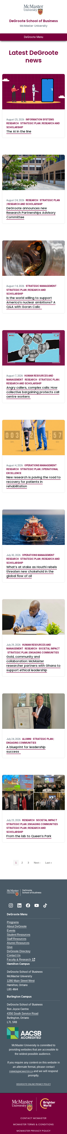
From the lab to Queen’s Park (28, 836)
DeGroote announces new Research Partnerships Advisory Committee (30, 212)
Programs (13, 922)
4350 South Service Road (22, 1013)
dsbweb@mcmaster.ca (21, 1071)
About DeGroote (17, 926)
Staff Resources (16, 938)
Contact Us (13, 955)
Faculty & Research (19, 959)
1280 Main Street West (21, 980)
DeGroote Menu (33, 37)
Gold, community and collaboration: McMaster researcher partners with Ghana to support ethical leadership (33, 663)
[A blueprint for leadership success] (33, 713)
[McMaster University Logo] (33, 1104)
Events (11, 930)
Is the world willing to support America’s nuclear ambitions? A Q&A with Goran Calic (30, 302)
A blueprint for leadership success (26, 749)
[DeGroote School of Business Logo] (24, 892)
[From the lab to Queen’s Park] (33, 794)
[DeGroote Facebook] (28, 905)
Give (10, 947)
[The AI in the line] (33, 94)
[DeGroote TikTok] (45, 905)
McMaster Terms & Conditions (33, 1124)
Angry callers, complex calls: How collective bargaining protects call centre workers (32, 392)
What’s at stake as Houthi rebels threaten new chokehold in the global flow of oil (31, 571)
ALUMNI (27, 739)
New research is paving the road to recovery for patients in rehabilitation (33, 481)
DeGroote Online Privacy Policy (33, 1083)
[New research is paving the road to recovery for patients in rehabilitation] (33, 439)
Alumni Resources (18, 942)
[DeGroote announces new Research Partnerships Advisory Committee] (33, 174)
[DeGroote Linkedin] (19, 905)
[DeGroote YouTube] (37, 905)
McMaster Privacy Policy (34, 1130)
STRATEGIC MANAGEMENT (41, 286)
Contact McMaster (33, 1118)
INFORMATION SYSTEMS (40, 119)
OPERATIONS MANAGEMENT (40, 465)
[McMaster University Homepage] (33, 9)
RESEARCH (12, 123)
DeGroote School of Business (33, 21)
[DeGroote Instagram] (11, 905)
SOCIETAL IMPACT (49, 648)
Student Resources (18, 934)
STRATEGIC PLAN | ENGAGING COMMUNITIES (33, 652)
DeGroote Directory (18, 951)
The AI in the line (18, 131)
